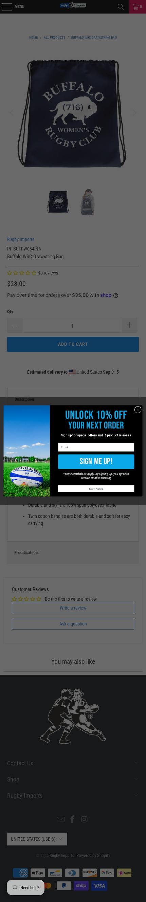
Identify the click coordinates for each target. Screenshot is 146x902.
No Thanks (96, 489)
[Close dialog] (138, 410)
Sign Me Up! (96, 462)
